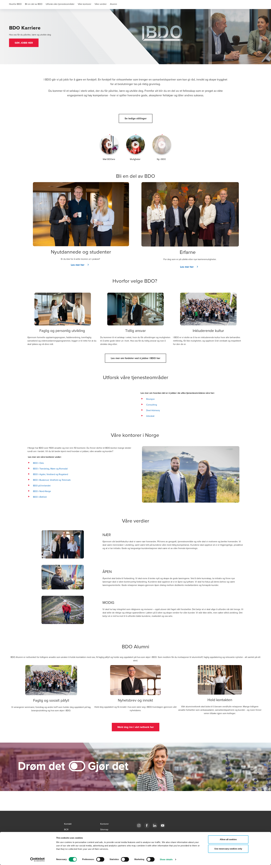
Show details (166, 859)
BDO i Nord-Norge (42, 491)
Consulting (151, 404)
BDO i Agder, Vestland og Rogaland (50, 474)
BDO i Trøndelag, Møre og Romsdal (50, 468)
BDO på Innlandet (42, 485)
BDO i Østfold (40, 496)
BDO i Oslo (38, 462)
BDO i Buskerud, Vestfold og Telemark (52, 479)
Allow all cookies (228, 839)
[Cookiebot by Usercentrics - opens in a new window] (37, 859)
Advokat (150, 415)
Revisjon (150, 399)
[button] (24, 43)
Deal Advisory (153, 410)
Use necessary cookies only (228, 848)
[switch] (100, 859)
